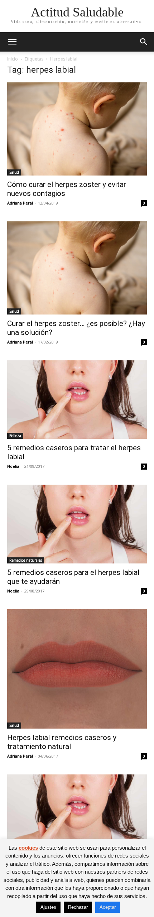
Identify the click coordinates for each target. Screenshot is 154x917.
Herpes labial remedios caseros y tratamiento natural (61, 742)
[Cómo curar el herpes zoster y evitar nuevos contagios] (77, 129)
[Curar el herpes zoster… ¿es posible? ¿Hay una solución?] (77, 268)
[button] (12, 42)
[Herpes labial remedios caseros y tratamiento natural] (77, 669)
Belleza (15, 435)
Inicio (12, 59)
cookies (28, 848)
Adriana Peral (20, 203)
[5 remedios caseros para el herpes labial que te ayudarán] (77, 524)
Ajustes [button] (48, 907)
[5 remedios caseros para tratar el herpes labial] (77, 399)
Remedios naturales (25, 560)
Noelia (13, 466)
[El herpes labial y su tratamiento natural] (77, 813)
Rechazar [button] (78, 907)
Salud (14, 172)
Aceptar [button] (108, 907)
